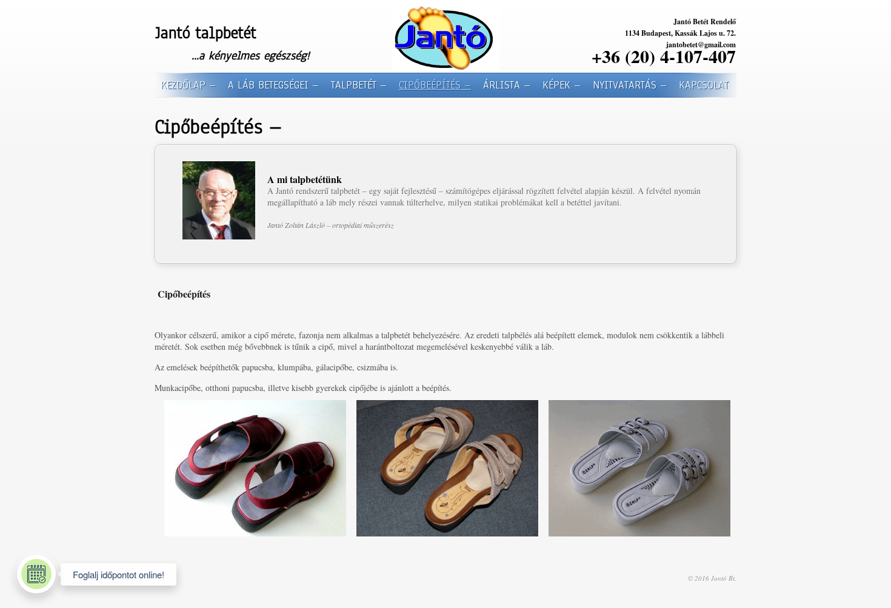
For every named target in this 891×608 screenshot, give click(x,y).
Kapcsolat (704, 85)
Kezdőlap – (188, 85)
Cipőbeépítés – (435, 85)
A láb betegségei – (273, 85)
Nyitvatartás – (630, 85)
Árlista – (506, 85)
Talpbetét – (359, 85)
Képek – (561, 85)
